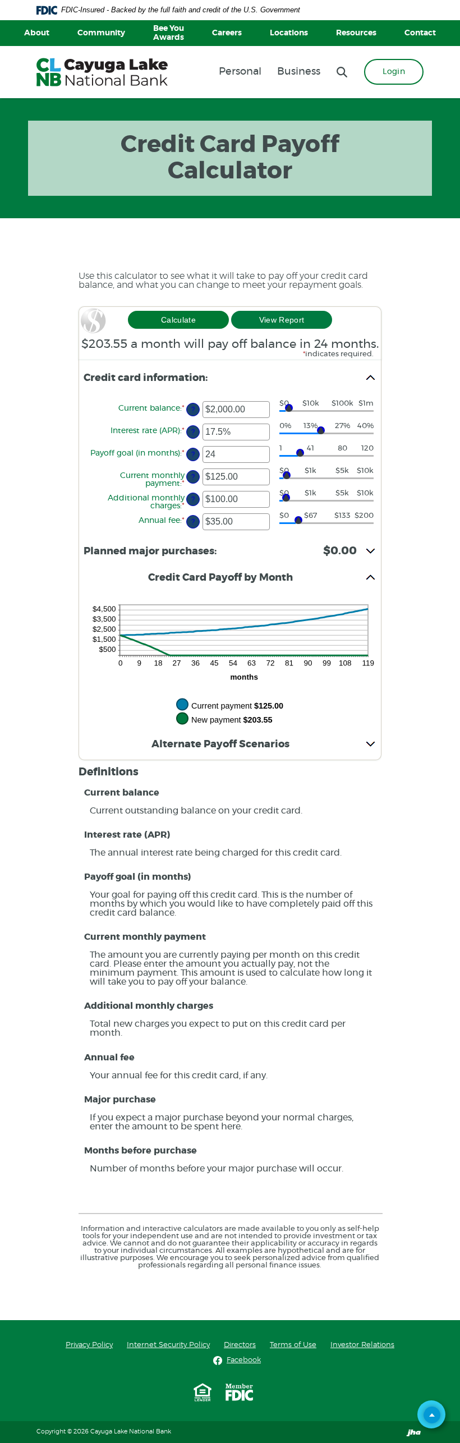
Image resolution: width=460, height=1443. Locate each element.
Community (101, 33)
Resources (356, 33)
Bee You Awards (168, 33)
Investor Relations (362, 1345)
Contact (420, 33)
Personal (240, 72)
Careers (227, 33)
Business (298, 72)
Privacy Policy (89, 1345)
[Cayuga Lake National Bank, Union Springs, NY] (102, 72)
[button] (230, 378)
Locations (289, 33)
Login (394, 72)
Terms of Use (293, 1345)
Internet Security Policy (168, 1345)
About (36, 33)
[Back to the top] (432, 1415)
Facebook (244, 1360)
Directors (240, 1345)
